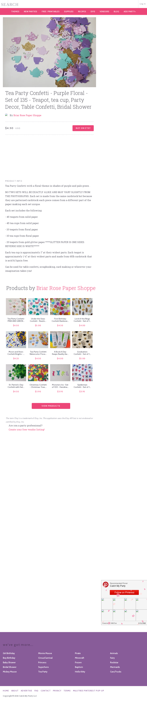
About (15, 691)
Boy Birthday (9, 658)
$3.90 (38, 391)
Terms (67, 691)
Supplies (69, 11)
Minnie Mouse (45, 653)
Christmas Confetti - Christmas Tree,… (38, 385)
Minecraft (79, 658)
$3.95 (60, 391)
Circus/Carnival (45, 658)
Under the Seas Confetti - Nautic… (38, 319)
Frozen (78, 662)
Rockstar (114, 662)
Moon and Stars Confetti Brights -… (15, 352)
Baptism (79, 667)
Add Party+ (130, 11)
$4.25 (16, 358)
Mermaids (115, 667)
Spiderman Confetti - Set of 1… (82, 385)
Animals (114, 653)
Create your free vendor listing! (27, 429)
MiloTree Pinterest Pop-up (88, 691)
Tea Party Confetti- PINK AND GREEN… (16, 319)
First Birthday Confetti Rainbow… (60, 319)
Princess (42, 662)
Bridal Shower (9, 667)
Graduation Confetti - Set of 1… (82, 352)
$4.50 (16, 325)
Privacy (57, 691)
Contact (46, 691)
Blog (116, 11)
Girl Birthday (9, 653)
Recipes (82, 11)
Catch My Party (73, 4)
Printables (51, 11)
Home (6, 691)
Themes (15, 11)
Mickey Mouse (10, 671)
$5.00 (38, 325)
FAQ (36, 691)
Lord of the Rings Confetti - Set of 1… (82, 319)
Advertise (26, 691)
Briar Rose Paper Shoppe (27, 115)
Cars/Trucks (115, 671)
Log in (143, 4)
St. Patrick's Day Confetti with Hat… (16, 385)
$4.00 (82, 325)
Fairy (112, 658)
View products (51, 406)
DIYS (93, 11)
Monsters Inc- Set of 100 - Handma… (60, 385)
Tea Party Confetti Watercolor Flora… (38, 352)
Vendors (104, 11)
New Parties (30, 11)
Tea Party (42, 671)
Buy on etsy (83, 128)
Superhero (43, 667)
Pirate (78, 653)
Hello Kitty (80, 671)
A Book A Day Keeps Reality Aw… (60, 352)
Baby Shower (9, 662)
